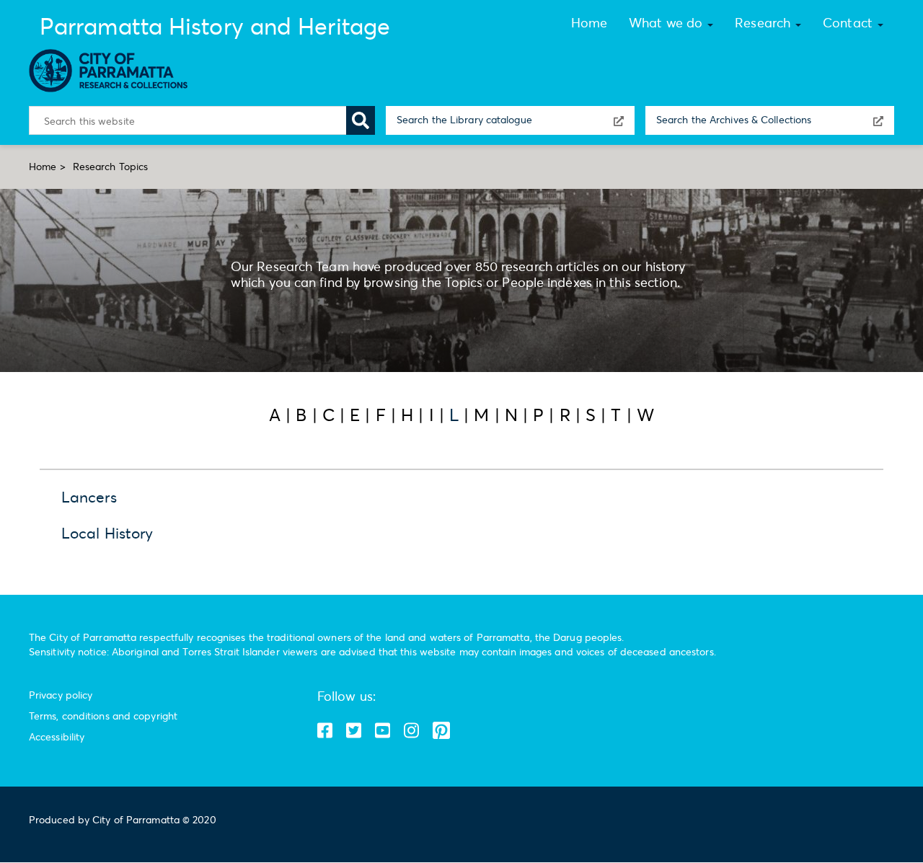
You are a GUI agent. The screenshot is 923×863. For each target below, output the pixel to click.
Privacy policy (60, 695)
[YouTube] (354, 730)
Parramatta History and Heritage (215, 26)
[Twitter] (383, 730)
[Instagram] (412, 730)
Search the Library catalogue (464, 119)
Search (360, 120)
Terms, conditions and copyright (103, 715)
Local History (107, 533)
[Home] (113, 70)
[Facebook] (326, 730)
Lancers (89, 497)
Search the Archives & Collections (733, 119)
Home (42, 166)
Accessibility (56, 736)
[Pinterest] (441, 730)
